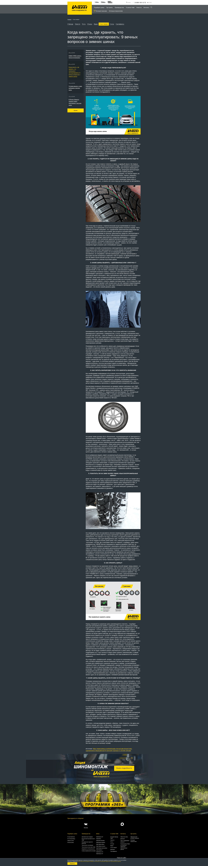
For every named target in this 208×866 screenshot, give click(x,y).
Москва (129, 2)
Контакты (146, 7)
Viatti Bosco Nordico (100, 842)
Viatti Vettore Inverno (100, 846)
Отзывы (89, 24)
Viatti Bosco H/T (99, 851)
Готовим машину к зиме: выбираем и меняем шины (75, 88)
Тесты (84, 24)
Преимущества (119, 7)
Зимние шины (70, 840)
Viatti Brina (98, 838)
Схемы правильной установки (89, 850)
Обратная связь (124, 836)
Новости (139, 7)
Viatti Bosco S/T (99, 836)
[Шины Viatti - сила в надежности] (80, 8)
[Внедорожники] (103, 2)
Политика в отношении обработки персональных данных (107, 861)
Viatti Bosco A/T (99, 853)
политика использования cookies (85, 861)
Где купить (109, 7)
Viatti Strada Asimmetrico (101, 848)
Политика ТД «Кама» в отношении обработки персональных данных (125, 846)
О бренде (70, 24)
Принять (72, 863)
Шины (97, 833)
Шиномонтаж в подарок (87, 836)
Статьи (112, 24)
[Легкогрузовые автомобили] (109, 2)
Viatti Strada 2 (99, 850)
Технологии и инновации (87, 845)
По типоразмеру (71, 838)
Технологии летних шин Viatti (88, 847)
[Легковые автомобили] (96, 2)
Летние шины (70, 842)
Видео (96, 24)
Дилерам (112, 849)
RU (148, 2)
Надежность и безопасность (88, 849)
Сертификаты (120, 24)
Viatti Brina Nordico (100, 840)
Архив (75, 110)
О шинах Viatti (130, 7)
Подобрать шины (99, 7)
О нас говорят (104, 24)
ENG (150, 2)
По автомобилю (71, 836)
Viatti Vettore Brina (100, 844)
